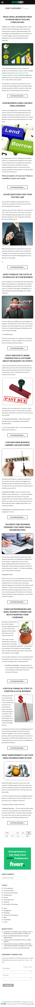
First (7, 833)
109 (7, 836)
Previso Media (22, 1004)
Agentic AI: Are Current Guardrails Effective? (17, 948)
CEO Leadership (8, 888)
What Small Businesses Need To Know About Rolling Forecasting (17, 19)
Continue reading (17, 96)
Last (27, 836)
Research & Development (11, 915)
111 (18, 836)
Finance (6, 897)
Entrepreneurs (8, 895)
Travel (5, 922)
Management (7, 910)
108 (28, 833)
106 (17, 833)
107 (23, 833)
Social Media (7, 919)
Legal (5, 908)
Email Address (17, 968)
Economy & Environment (11, 893)
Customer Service (9, 890)
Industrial (6, 902)
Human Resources (9, 899)
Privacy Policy (30, 1004)
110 (12, 836)
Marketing (6, 913)
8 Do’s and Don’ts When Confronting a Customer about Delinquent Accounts (17, 358)
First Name (17, 975)
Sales (5, 917)
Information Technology (11, 904)
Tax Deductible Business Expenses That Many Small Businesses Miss (17, 527)
